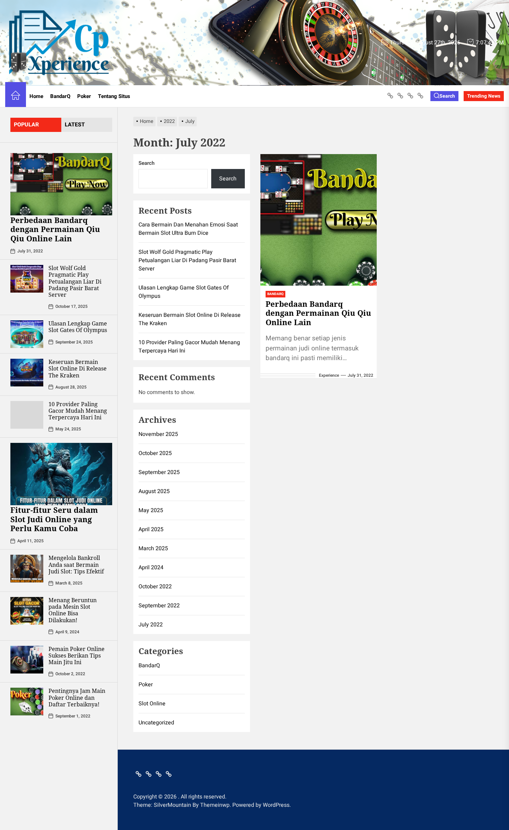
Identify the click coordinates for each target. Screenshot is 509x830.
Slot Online (152, 703)
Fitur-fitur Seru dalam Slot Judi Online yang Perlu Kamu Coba (54, 519)
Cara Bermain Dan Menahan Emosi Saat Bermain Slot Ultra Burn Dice (188, 229)
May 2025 (151, 510)
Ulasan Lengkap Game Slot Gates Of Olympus (77, 327)
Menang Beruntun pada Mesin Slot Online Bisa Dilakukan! (72, 610)
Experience (329, 375)
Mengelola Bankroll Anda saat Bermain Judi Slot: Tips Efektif (76, 564)
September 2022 (159, 605)
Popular (26, 125)
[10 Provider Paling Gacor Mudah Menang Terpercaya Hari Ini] (26, 415)
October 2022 (155, 586)
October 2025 (155, 453)
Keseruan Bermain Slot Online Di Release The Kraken (77, 368)
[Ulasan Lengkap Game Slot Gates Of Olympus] (26, 334)
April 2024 (151, 567)
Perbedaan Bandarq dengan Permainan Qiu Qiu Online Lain (55, 229)
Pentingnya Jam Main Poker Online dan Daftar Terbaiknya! (76, 697)
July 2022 (151, 625)
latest (75, 125)
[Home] (15, 96)
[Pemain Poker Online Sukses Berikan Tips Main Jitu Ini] (26, 659)
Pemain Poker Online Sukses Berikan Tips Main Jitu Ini (76, 655)
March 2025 (153, 548)
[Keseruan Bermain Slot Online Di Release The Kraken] (26, 372)
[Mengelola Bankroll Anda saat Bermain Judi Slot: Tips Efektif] (26, 568)
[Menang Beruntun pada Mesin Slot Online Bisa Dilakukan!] (26, 611)
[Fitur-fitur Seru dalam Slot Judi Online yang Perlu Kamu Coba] (61, 474)
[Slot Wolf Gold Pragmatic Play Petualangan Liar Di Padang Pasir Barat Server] (26, 279)
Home (36, 96)
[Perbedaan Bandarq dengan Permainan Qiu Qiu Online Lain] (61, 184)
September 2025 (159, 472)
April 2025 (151, 529)
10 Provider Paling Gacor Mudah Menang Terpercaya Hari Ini (77, 410)
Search (146, 163)
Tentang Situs (114, 96)
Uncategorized (156, 723)
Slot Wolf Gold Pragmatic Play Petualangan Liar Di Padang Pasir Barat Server (74, 281)
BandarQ (60, 96)
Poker (84, 96)
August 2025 (154, 491)
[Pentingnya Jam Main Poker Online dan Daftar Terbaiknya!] (26, 701)
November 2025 (158, 434)
